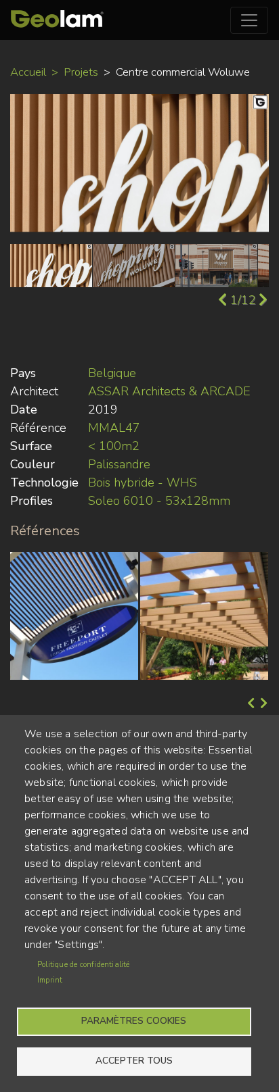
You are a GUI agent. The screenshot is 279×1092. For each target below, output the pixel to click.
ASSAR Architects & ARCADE (169, 391)
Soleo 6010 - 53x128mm (159, 501)
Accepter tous (134, 1060)
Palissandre (119, 464)
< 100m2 (114, 446)
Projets (81, 72)
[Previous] (249, 704)
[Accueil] (57, 19)
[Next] (262, 704)
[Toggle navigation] (249, 20)
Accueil (28, 72)
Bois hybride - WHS (142, 482)
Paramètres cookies (133, 1020)
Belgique (112, 373)
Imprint (49, 980)
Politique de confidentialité (83, 965)
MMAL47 (114, 428)
